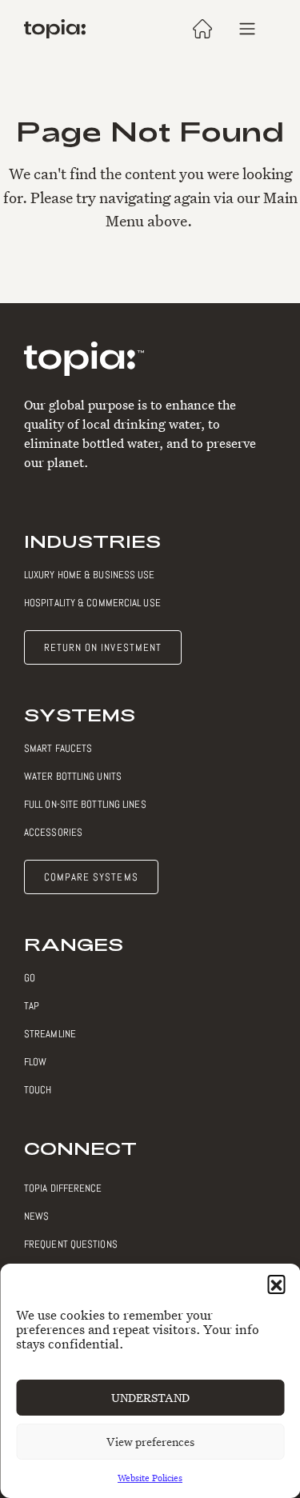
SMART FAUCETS (58, 748)
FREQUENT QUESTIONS (71, 1244)
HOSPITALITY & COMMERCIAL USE (92, 602)
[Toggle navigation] (247, 28)
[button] (276, 1284)
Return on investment (103, 647)
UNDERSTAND (150, 1397)
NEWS (36, 1216)
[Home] (55, 28)
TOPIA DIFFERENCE (63, 1188)
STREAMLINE (50, 1034)
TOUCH (38, 1090)
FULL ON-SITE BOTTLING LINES (85, 804)
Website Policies (150, 1478)
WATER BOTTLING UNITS (73, 776)
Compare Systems (91, 877)
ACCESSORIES (53, 832)
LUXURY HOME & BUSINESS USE (89, 574)
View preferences (150, 1441)
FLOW (35, 1062)
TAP (31, 1006)
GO (29, 978)
